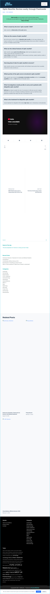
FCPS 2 (13, 565)
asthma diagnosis (8, 550)
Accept (38, 591)
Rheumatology (6, 292)
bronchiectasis (20, 552)
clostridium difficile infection (17, 559)
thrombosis (12, 578)
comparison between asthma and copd (9, 561)
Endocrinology (6, 274)
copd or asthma (19, 561)
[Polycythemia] (36, 365)
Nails (4, 284)
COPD (16, 561)
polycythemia (13, 574)
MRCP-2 (4, 282)
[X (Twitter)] (19, 140)
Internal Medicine (6, 281)
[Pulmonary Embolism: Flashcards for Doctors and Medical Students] (13, 365)
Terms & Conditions (7, 522)
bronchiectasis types (9, 555)
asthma (4, 550)
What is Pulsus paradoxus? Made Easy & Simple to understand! (16, 264)
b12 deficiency (10, 552)
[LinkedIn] (41, 140)
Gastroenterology (6, 277)
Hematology (5, 279)
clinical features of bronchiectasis (8, 559)
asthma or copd (13, 550)
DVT (8, 565)
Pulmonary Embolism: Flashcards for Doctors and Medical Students (17, 257)
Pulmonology (5, 290)
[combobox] (24, 240)
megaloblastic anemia (11, 570)
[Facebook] (8, 140)
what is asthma (5, 580)
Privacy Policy (6, 524)
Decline (44, 591)
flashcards (13, 568)
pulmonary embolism (18, 574)
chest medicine (17, 557)
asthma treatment (19, 550)
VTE (22, 578)
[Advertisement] (25, 304)
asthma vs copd (5, 552)
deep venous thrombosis (11, 562)
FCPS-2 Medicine (6, 276)
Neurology (5, 287)
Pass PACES (6, 574)
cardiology (15, 555)
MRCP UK (18, 572)
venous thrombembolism (18, 578)
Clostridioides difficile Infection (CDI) (10, 261)
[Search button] (46, 240)
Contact (4, 526)
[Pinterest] (30, 140)
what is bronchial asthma (11, 580)
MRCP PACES (10, 572)
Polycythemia (5, 259)
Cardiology (5, 271)
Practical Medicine (35, 587)
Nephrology (5, 285)
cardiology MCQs (7, 557)
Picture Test (5, 289)
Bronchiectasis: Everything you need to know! (12, 262)
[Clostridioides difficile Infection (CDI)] (13, 463)
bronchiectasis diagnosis (6, 553)
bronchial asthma (15, 552)
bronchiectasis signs (14, 553)
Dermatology (5, 273)
